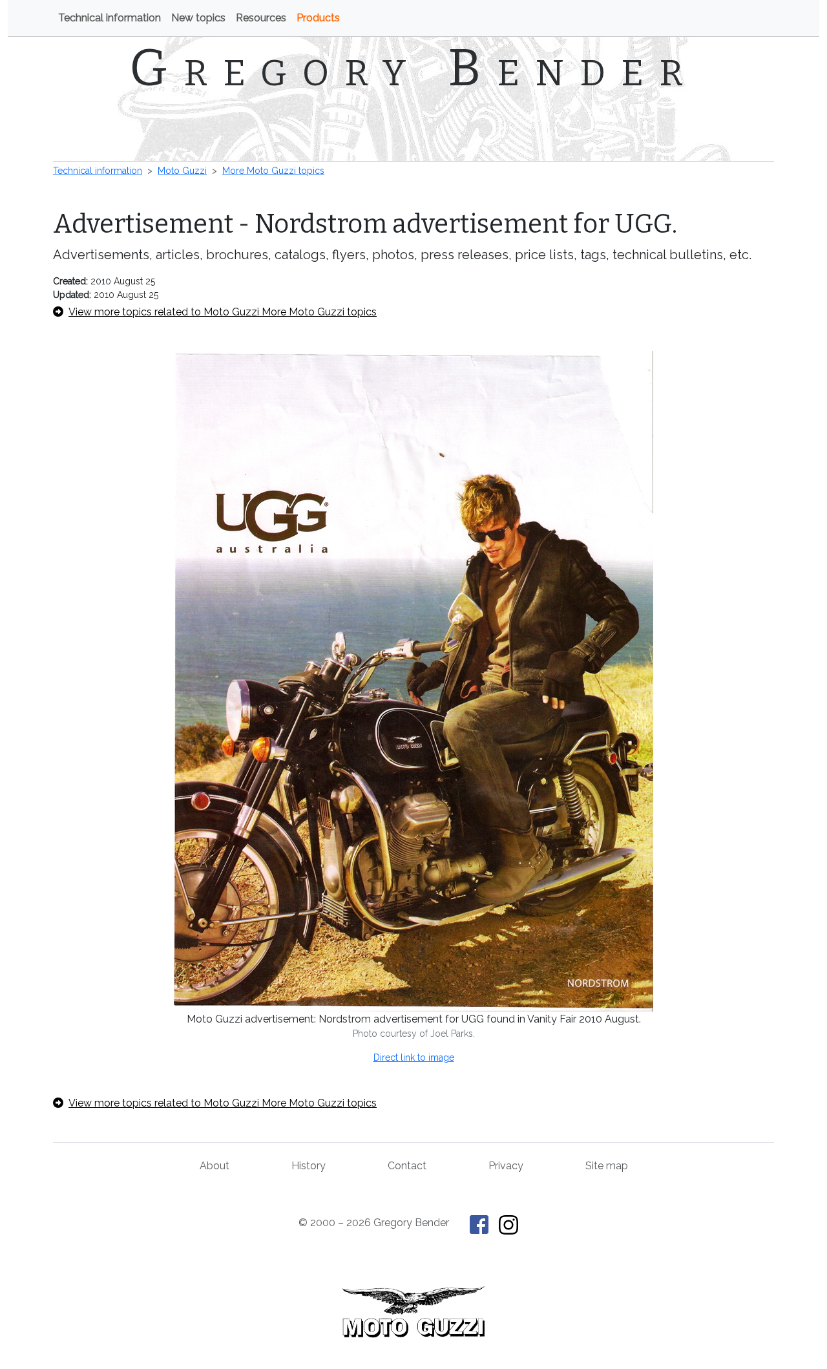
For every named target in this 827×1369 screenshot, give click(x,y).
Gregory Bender (413, 68)
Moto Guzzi (182, 170)
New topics (198, 18)
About (214, 1166)
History (308, 1166)
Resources (261, 18)
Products (318, 18)
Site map (606, 1166)
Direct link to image (413, 1057)
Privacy (505, 1166)
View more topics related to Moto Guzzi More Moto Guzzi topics (222, 312)
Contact (407, 1166)
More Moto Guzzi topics (273, 170)
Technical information (109, 18)
